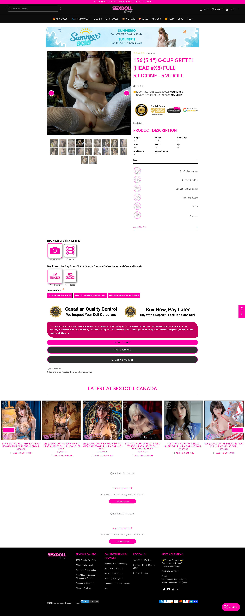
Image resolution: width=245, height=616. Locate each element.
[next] (127, 93)
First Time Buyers (190, 198)
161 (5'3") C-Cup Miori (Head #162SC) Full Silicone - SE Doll (183, 420)
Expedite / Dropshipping (86, 570)
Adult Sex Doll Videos (113, 573)
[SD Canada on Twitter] (164, 589)
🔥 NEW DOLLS (60, 19)
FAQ (106, 588)
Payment (194, 215)
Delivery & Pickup (190, 180)
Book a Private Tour (170, 571)
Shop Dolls (112, 19)
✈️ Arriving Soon (80, 19)
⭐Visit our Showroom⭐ (172, 560)
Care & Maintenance (189, 171)
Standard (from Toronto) (60, 295)
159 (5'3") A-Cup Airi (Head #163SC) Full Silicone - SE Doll (224, 420)
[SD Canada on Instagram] (173, 589)
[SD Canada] (122, 9)
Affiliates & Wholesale (85, 565)
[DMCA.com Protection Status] (89, 603)
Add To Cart (122, 342)
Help (189, 19)
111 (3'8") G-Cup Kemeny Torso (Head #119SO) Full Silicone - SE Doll (61, 420)
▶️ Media (169, 19)
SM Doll (90, 372)
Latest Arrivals (80, 372)
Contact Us (169, 566)
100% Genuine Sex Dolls (86, 560)
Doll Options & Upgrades (187, 189)
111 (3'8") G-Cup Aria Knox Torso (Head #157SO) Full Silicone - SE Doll (102, 420)
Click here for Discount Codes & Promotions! (122, 1)
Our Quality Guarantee (85, 583)
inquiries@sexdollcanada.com (174, 579)
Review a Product (140, 573)
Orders (195, 206)
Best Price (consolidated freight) (124, 295)
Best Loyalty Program (113, 578)
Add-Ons (156, 19)
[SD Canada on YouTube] (168, 589)
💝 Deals (143, 19)
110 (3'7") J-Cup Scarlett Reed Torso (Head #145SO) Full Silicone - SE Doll (142, 420)
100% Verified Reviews (142, 560)
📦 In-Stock (128, 19)
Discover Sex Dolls (83, 588)
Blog (180, 19)
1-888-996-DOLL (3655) (177, 582)
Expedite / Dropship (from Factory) (90, 295)
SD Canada (58, 603)
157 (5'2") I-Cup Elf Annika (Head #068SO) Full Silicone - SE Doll (21, 420)
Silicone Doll (56, 369)
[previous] (51, 93)
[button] (122, 359)
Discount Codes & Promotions (117, 583)
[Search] (9, 8)
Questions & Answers (122, 473)
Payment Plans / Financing (116, 563)
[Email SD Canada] (178, 589)
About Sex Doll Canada (114, 568)
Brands (98, 19)
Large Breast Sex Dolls (65, 372)
